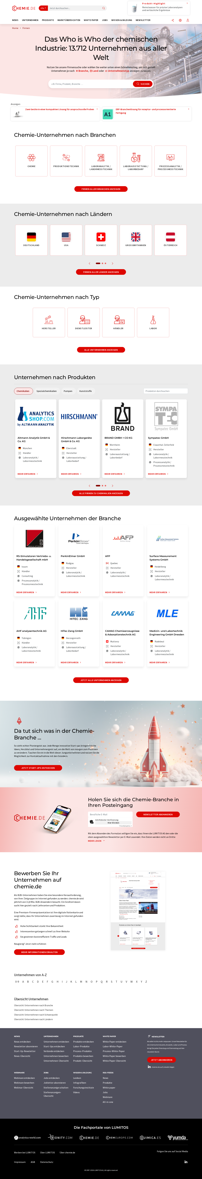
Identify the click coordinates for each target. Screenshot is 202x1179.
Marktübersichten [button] (69, 20)
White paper (109, 1087)
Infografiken (79, 1082)
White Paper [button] (91, 20)
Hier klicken (113, 822)
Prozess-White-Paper (114, 1051)
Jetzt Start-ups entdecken (38, 767)
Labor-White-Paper (112, 1046)
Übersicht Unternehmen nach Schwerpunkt (36, 1014)
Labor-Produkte (81, 1046)
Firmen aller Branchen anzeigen (101, 188)
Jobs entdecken (52, 1077)
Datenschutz (46, 1161)
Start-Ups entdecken (54, 1046)
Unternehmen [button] (30, 20)
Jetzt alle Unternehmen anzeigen (101, 680)
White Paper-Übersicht (114, 1060)
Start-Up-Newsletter (24, 1051)
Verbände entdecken (54, 1051)
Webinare (107, 1097)
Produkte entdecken (83, 1041)
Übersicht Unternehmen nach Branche (33, 1005)
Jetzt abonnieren (161, 1059)
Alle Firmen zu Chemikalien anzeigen (101, 493)
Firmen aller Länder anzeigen (101, 271)
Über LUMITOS (47, 1152)
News (105, 1077)
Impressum (20, 1161)
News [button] (15, 20)
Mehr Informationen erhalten (39, 952)
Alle (42, 8)
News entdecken (22, 1041)
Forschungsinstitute (83, 1087)
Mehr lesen (95, 840)
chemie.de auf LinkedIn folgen (162, 1067)
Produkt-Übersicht (82, 1060)
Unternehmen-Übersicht (56, 1060)
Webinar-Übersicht (23, 1087)
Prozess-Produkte (82, 1051)
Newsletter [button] (143, 20)
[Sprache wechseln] (180, 20)
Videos (76, 1092)
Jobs (105, 1092)
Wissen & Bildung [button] (121, 20)
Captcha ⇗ (125, 826)
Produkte (107, 1082)
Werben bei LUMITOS (24, 1152)
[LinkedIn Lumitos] (186, 1161)
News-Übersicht (22, 1056)
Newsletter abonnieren (158, 814)
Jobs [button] (105, 20)
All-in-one (108, 1101)
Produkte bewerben (83, 1056)
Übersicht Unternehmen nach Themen (33, 1009)
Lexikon (77, 1077)
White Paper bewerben (114, 1056)
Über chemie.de (67, 1152)
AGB (33, 1161)
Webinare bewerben (24, 1082)
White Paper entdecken (114, 1041)
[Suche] (104, 8)
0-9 (17, 981)
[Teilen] (173, 20)
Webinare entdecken (24, 1077)
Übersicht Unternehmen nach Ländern (33, 1019)
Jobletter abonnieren (55, 1082)
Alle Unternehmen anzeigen (101, 349)
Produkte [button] (48, 20)
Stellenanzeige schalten (56, 1087)
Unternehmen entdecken (56, 1041)
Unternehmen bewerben (56, 1056)
